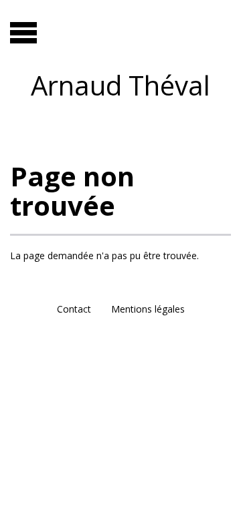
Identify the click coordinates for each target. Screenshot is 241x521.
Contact (74, 309)
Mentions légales (148, 309)
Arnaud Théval (120, 85)
